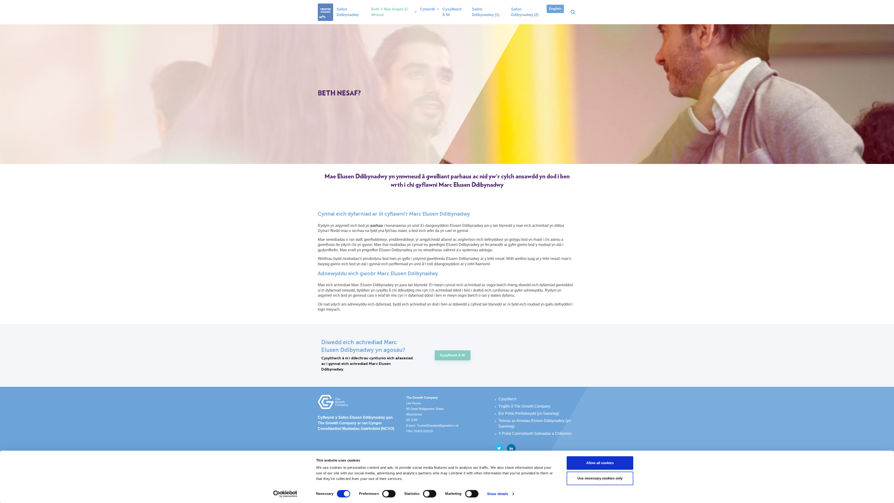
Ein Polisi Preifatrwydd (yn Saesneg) (528, 413)
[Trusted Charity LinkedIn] (511, 448)
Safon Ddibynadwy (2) (524, 12)
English (555, 8)
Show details (497, 494)
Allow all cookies (600, 463)
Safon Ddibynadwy (348, 12)
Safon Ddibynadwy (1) (485, 12)
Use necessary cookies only (600, 478)
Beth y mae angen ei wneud (389, 12)
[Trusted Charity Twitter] (499, 448)
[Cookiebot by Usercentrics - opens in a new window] (285, 493)
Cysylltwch (507, 399)
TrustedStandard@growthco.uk (438, 425)
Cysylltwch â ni (452, 12)
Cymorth (427, 9)
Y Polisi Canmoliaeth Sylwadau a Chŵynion (535, 433)
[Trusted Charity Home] (325, 12)
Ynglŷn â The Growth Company (524, 406)
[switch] (389, 493)
